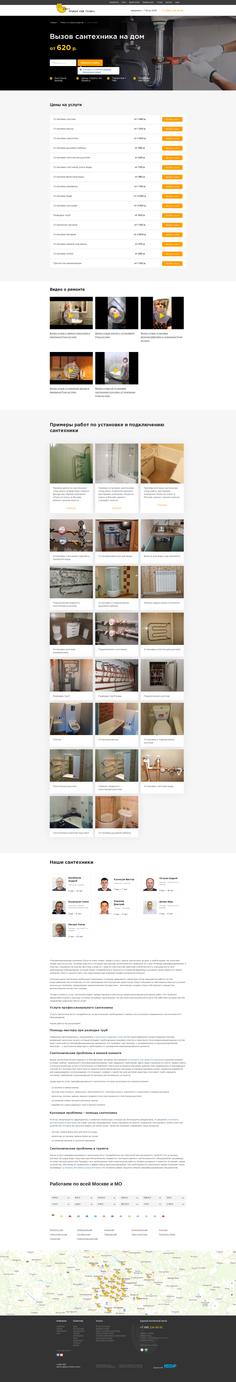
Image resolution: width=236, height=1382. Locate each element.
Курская (163, 1230)
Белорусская (56, 1230)
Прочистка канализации (67, 263)
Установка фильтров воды (68, 177)
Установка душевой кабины (69, 148)
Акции (75, 1326)
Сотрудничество (79, 1331)
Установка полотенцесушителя (71, 158)
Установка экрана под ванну (70, 244)
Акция (177, 2)
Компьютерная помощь (104, 1338)
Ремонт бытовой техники (104, 1333)
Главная (53, 22)
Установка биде (62, 196)
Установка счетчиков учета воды (72, 167)
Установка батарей (64, 235)
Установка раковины (65, 187)
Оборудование (62, 1331)
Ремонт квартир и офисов (105, 1340)
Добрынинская (84, 1230)
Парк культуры (139, 1235)
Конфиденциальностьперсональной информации (105, 1366)
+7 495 (151, 1327)
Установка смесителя (65, 138)
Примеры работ (148, 2)
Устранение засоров (65, 225)
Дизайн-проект (134, 2)
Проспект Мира (167, 1235)
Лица (58, 1333)
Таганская (55, 1239)
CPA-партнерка (78, 1328)
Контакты (169, 2)
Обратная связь (145, 1335)
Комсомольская (140, 1230)
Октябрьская (83, 1235)
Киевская (109, 1230)
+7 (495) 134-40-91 (172, 10)
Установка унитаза (64, 119)
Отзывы (159, 2)
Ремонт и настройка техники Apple (108, 1331)
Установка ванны (63, 129)
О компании (61, 1326)
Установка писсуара (65, 206)
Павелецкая (110, 1235)
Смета (124, 2)
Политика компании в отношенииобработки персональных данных (131, 1366)
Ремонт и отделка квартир (72, 22)
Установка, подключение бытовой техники (110, 1335)
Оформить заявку (172, 119)
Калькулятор (114, 2)
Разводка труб (61, 215)
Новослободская (58, 1235)
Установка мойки (63, 254)
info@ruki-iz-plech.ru (147, 1340)
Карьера (59, 1328)
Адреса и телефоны (147, 1333)
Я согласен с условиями (97, 71)
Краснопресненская (87, 1239)
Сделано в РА (158, 1368)
